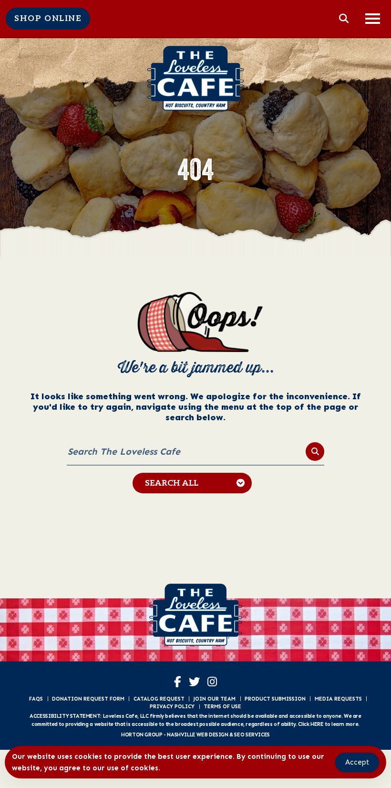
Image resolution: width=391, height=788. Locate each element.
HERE (316, 724)
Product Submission (275, 698)
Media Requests (338, 698)
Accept (357, 762)
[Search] (315, 451)
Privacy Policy (172, 706)
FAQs (36, 698)
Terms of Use (222, 706)
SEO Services (251, 734)
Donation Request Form (88, 698)
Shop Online (48, 18)
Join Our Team (214, 698)
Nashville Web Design (197, 734)
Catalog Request (159, 698)
